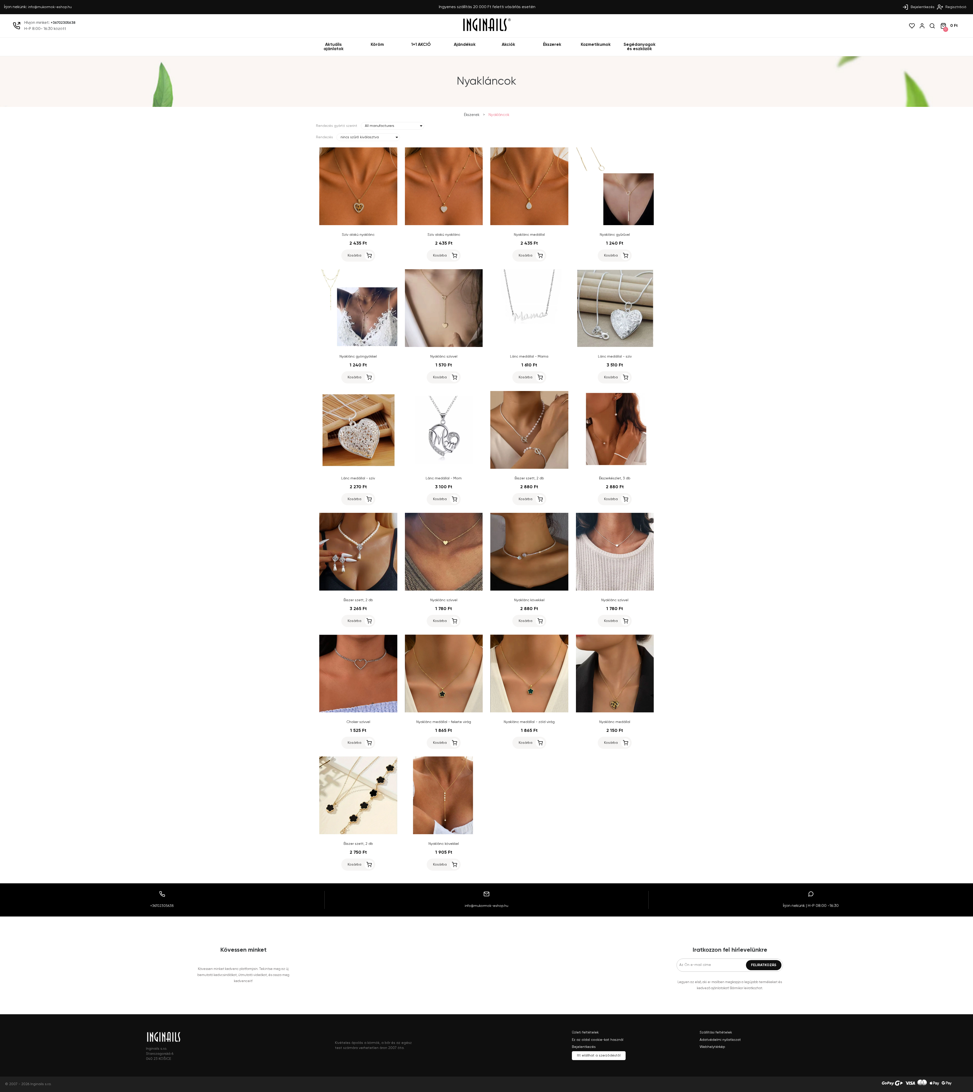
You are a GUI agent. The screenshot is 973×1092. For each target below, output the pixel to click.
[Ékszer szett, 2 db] (529, 468)
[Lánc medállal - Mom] (444, 468)
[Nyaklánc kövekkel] (529, 589)
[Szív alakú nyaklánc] (358, 224)
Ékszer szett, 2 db (529, 478)
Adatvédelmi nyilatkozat (720, 1040)
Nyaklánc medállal (529, 235)
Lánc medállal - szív (615, 356)
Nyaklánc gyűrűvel (615, 235)
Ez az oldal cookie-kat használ (597, 1040)
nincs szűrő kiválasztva (360, 137)
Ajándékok (465, 45)
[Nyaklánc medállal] (529, 224)
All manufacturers (379, 126)
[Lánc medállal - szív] (615, 346)
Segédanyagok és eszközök (640, 47)
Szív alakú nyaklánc (358, 235)
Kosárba (354, 255)
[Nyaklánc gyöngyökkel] (358, 346)
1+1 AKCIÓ (421, 45)
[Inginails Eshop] (486, 30)
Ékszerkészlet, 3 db (614, 478)
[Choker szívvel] (358, 711)
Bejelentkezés (922, 7)
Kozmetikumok (596, 45)
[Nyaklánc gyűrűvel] (615, 224)
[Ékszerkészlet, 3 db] (615, 468)
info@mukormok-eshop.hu (50, 7)
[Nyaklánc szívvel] (444, 346)
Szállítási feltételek (716, 1032)
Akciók (508, 45)
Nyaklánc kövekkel (529, 600)
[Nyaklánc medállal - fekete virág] (444, 711)
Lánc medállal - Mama (529, 356)
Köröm (377, 45)
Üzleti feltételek (585, 1032)
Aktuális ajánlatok (334, 47)
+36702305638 (63, 23)
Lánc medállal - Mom (444, 478)
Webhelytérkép (712, 1047)
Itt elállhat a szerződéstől (599, 1055)
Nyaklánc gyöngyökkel (358, 356)
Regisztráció (955, 7)
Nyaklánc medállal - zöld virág (529, 722)
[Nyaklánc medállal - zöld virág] (529, 711)
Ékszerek (552, 45)
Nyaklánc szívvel (443, 356)
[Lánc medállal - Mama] (529, 346)
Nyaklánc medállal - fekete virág (443, 722)
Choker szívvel (358, 722)
